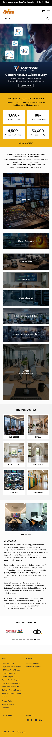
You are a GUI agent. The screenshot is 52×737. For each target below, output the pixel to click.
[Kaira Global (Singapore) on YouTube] (36, 720)
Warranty (5, 708)
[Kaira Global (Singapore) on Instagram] (27, 720)
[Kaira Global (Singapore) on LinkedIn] (40, 720)
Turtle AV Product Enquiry (11, 693)
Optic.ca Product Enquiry (11, 690)
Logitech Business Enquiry (12, 666)
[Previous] (4, 58)
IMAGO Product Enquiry (11, 683)
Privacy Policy (7, 701)
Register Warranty (32, 663)
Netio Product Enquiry (10, 686)
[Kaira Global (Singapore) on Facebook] (31, 720)
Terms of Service (8, 704)
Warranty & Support (33, 666)
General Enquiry (8, 663)
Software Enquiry (8, 673)
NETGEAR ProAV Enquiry (11, 670)
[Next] (47, 58)
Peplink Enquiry (7, 677)
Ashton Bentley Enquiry (10, 680)
